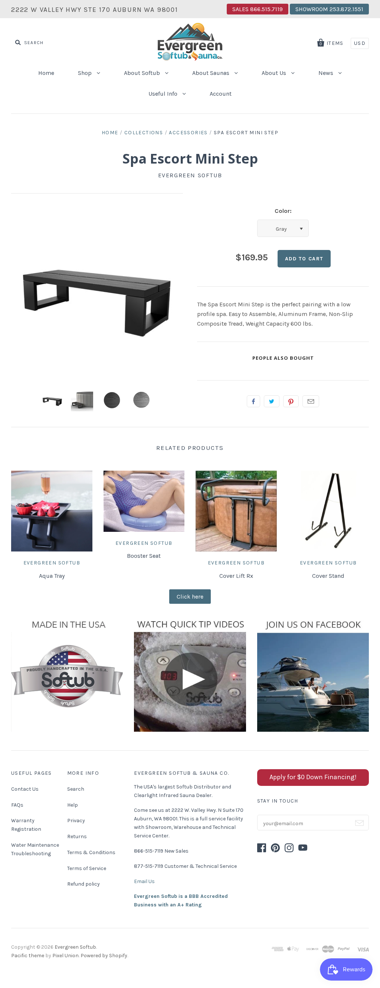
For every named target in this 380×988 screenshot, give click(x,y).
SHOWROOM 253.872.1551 (329, 9)
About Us (275, 72)
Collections (143, 132)
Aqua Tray (52, 575)
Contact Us (25, 789)
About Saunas (211, 72)
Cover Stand (328, 575)
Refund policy (83, 884)
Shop (85, 72)
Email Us (144, 881)
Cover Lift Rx (236, 575)
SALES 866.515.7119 (257, 9)
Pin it (291, 401)
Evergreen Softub (190, 175)
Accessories (188, 132)
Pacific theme (27, 955)
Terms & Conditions (91, 852)
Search (75, 789)
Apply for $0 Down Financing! (313, 777)
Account (221, 93)
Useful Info (163, 93)
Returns (77, 836)
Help (72, 805)
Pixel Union (65, 955)
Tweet (271, 401)
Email (310, 401)
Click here (190, 596)
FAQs (17, 805)
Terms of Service (86, 868)
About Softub (142, 72)
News (326, 72)
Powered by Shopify (104, 955)
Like (253, 401)
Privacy (76, 820)
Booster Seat (144, 555)
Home (46, 72)
